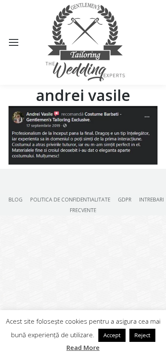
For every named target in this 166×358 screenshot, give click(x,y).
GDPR (125, 199)
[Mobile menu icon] (14, 42)
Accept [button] (111, 335)
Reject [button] (142, 335)
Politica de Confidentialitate (70, 199)
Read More (83, 347)
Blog (16, 199)
